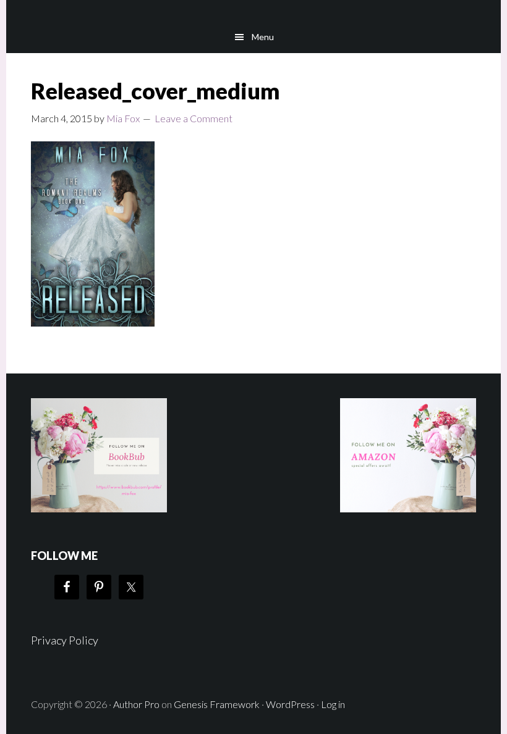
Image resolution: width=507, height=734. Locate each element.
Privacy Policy (64, 640)
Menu (263, 36)
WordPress (290, 704)
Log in (333, 704)
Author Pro (136, 704)
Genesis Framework (217, 704)
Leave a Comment (193, 118)
